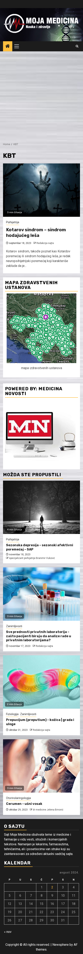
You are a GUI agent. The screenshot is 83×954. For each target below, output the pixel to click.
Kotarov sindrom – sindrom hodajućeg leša (36, 232)
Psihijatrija (12, 222)
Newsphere (60, 945)
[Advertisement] (41, 94)
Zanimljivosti (14, 626)
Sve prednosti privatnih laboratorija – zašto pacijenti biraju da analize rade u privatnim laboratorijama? (38, 636)
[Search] (77, 46)
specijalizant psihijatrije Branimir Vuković (32, 558)
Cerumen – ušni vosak (24, 804)
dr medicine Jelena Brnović (48, 809)
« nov (7, 932)
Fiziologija (12, 714)
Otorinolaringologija (18, 798)
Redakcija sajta (45, 243)
